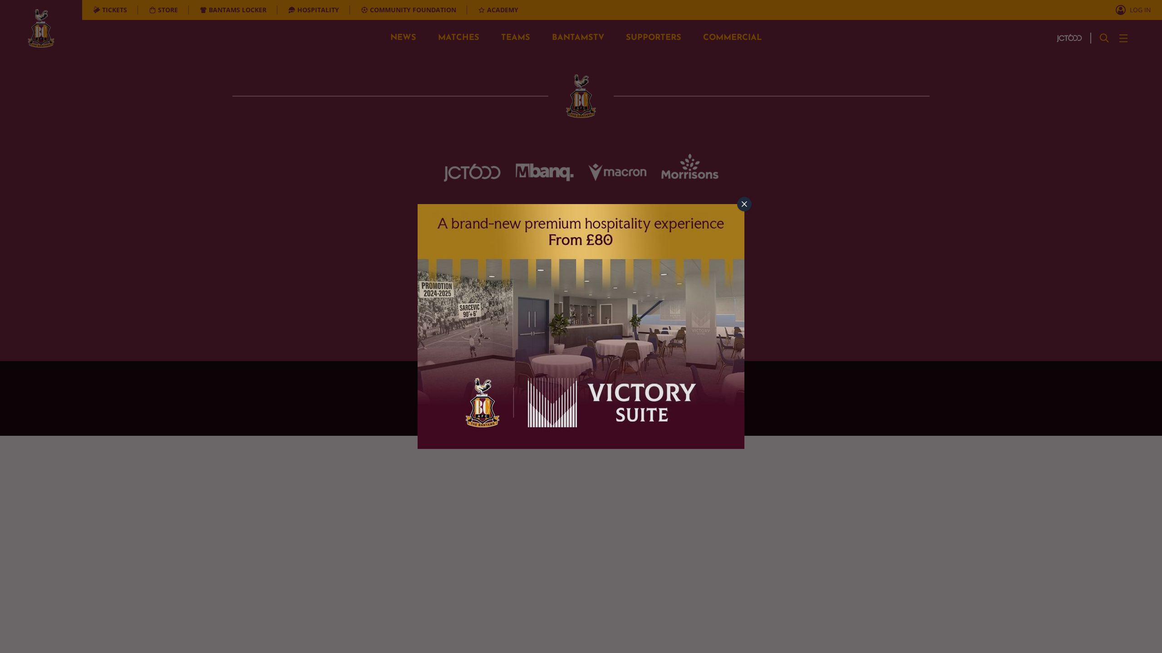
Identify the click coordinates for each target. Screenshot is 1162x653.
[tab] (744, 204)
